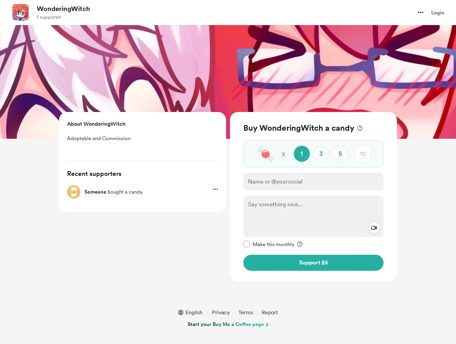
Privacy (221, 312)
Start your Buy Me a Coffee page (226, 324)
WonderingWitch (63, 9)
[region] (313, 196)
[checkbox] (268, 244)
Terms (245, 312)
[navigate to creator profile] (20, 12)
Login (437, 13)
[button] (420, 12)
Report (270, 312)
